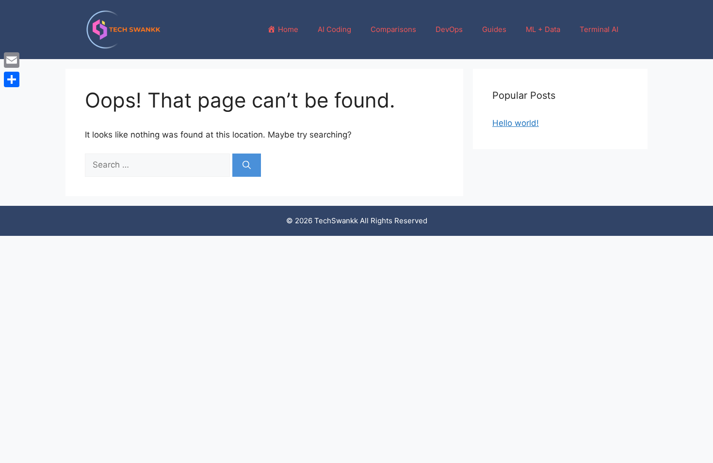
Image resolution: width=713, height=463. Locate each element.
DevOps (449, 29)
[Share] (11, 79)
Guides (494, 29)
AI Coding (334, 29)
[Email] (11, 60)
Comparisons (393, 29)
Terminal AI (599, 29)
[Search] (246, 165)
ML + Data (543, 29)
